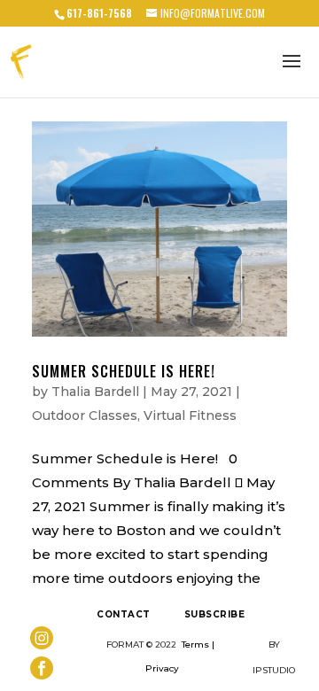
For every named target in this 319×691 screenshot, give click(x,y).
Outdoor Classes (84, 415)
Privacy (162, 668)
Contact (124, 614)
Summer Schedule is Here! (123, 371)
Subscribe (214, 614)
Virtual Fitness (190, 415)
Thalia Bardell (95, 392)
